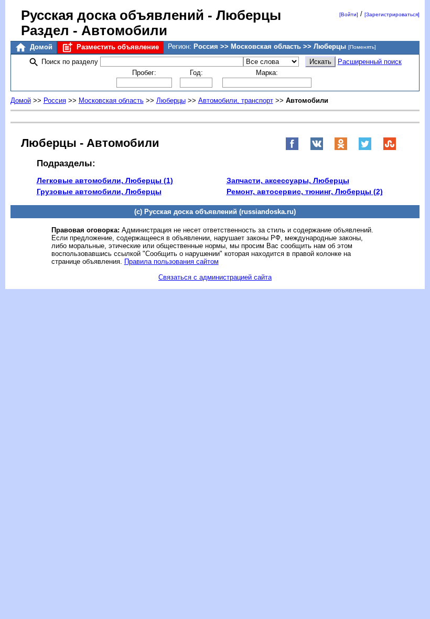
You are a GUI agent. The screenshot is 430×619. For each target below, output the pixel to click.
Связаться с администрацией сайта (215, 277)
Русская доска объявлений (112, 15)
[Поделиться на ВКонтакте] (316, 148)
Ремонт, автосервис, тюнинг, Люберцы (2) (305, 191)
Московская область (111, 100)
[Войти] (348, 14)
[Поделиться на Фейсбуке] (292, 148)
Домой (40, 47)
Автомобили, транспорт (235, 100)
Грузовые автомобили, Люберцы (99, 191)
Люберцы (171, 100)
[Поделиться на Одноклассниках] (341, 148)
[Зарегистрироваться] (392, 14)
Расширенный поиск (370, 62)
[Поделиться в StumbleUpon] (389, 148)
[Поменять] (362, 47)
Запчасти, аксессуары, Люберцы (288, 180)
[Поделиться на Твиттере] (365, 148)
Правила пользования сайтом (171, 261)
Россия (55, 100)
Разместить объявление (116, 47)
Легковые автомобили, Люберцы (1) (105, 180)
